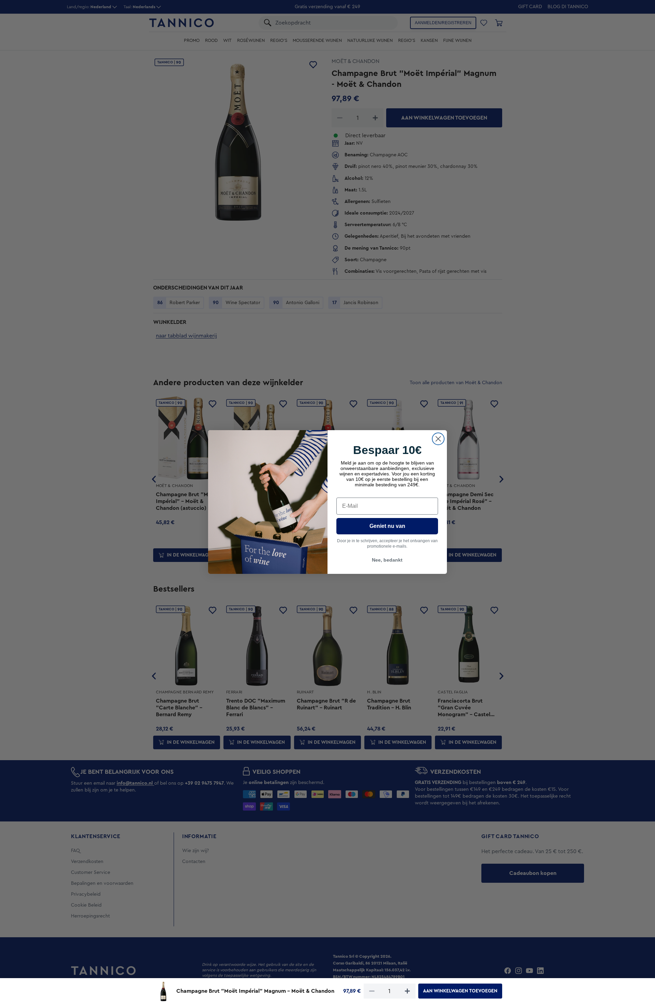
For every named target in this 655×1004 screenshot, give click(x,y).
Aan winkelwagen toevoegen (460, 991)
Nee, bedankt (387, 560)
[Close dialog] (438, 439)
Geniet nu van (387, 526)
